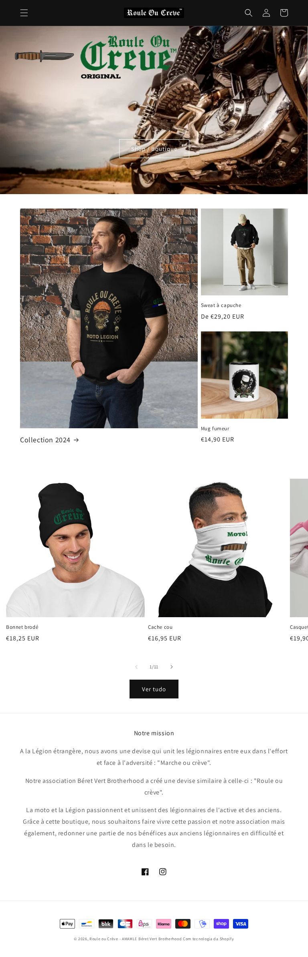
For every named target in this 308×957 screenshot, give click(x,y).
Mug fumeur (215, 428)
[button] (24, 13)
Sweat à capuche (221, 305)
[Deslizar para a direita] (171, 667)
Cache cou (160, 627)
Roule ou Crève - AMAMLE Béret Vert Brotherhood (136, 938)
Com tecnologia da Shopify (208, 938)
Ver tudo (154, 689)
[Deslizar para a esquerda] (136, 667)
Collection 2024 (45, 439)
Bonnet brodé (22, 627)
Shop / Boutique (154, 148)
